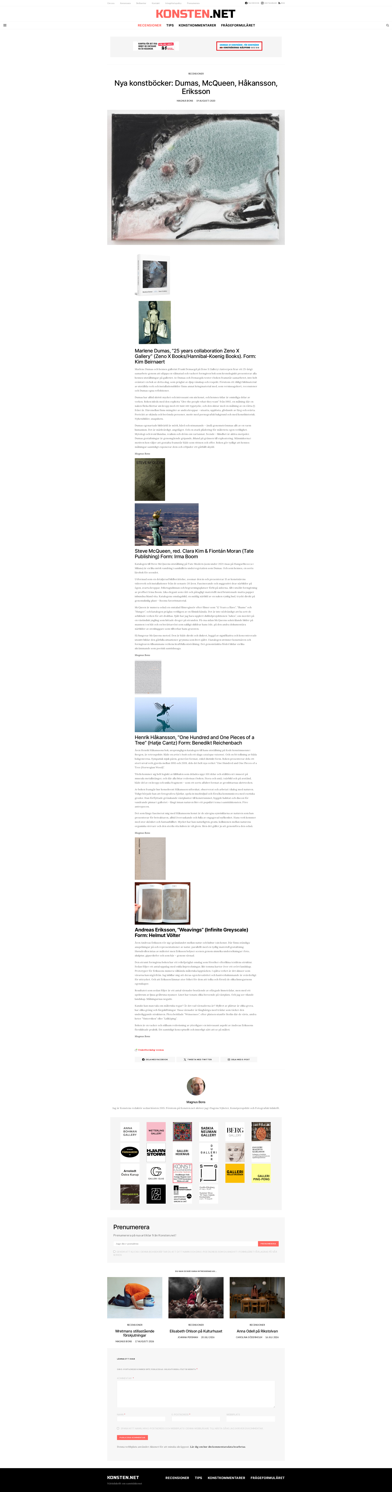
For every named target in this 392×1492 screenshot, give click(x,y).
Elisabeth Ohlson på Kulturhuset (196, 1331)
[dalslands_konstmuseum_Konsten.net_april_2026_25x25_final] (182, 1193)
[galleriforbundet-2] (208, 1172)
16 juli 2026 (272, 1337)
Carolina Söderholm (249, 1337)
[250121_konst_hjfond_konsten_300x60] (239, 45)
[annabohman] (129, 1131)
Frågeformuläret (238, 25)
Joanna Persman (188, 1337)
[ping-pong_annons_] (261, 1172)
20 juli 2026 (207, 1337)
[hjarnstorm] (156, 1152)
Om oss (111, 3)
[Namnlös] (182, 1131)
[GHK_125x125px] (235, 1172)
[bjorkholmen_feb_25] (156, 1193)
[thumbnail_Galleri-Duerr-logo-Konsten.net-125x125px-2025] (208, 1152)
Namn (121, 1414)
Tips (170, 25)
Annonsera (125, 3)
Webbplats (233, 1414)
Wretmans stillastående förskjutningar (134, 1333)
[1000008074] (208, 1131)
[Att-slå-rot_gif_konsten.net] (129, 1193)
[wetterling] (156, 1131)
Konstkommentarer (197, 25)
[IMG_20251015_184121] (156, 45)
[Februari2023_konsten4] (235, 1131)
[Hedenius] (182, 1152)
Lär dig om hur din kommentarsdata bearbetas (217, 1446)
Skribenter (141, 3)
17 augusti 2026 (144, 1341)
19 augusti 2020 (205, 100)
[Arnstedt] (129, 1172)
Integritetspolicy (173, 3)
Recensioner (150, 25)
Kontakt (156, 3)
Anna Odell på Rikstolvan (257, 1331)
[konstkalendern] (182, 1172)
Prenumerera (193, 3)
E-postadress (181, 1414)
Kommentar (124, 1378)
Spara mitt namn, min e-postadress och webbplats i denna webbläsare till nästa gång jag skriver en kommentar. (192, 1428)
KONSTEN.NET (123, 1477)
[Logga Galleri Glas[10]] (156, 1172)
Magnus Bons (185, 100)
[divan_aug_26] (235, 1152)
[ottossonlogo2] (129, 1152)
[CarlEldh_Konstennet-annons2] (261, 1131)
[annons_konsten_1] (261, 1152)
